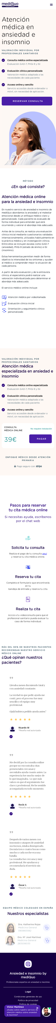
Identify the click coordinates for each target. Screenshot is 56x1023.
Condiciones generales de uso (28, 996)
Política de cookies (28, 1004)
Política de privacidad (28, 1000)
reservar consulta (28, 101)
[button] (51, 4)
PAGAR (41, 439)
